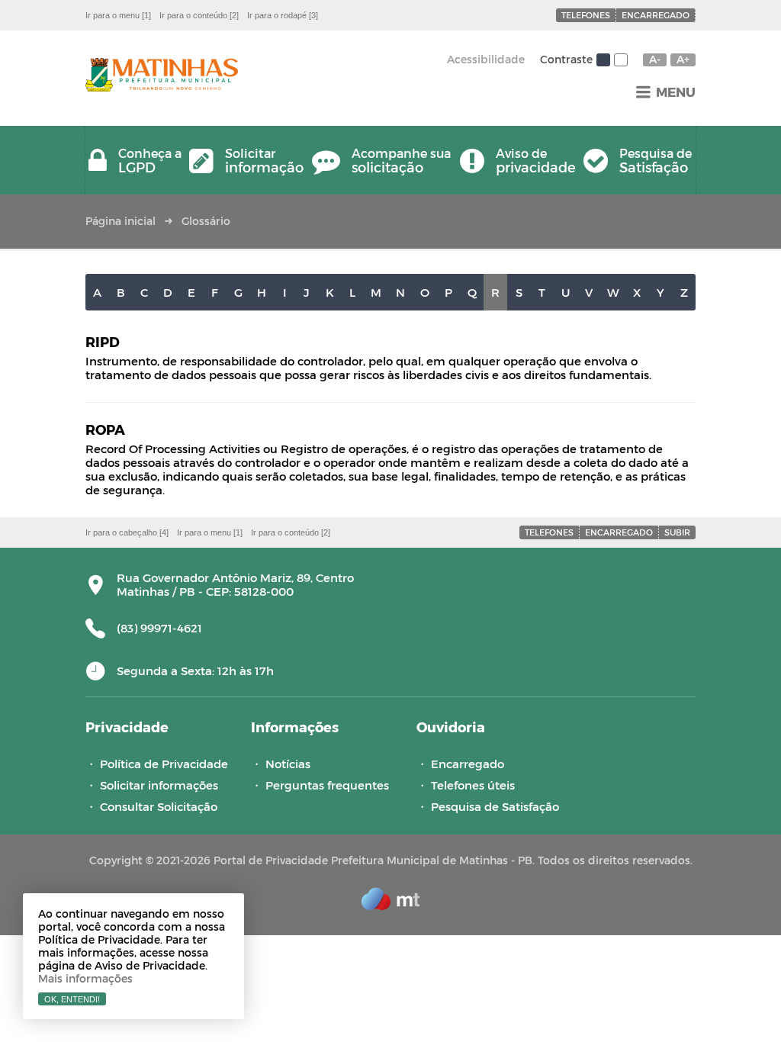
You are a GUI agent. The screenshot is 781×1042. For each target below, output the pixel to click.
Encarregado (655, 15)
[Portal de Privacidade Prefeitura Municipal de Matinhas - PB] (161, 76)
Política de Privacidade (164, 763)
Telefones (585, 15)
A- (654, 59)
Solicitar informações (159, 785)
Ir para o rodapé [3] (282, 15)
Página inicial (120, 220)
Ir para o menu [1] (118, 15)
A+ (683, 59)
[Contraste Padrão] (603, 59)
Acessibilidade (486, 59)
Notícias (287, 763)
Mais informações (85, 978)
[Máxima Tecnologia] (390, 905)
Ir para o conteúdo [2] (199, 15)
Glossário (206, 220)
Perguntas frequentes (327, 785)
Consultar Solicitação (158, 806)
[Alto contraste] (621, 59)
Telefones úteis (473, 785)
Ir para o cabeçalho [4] (127, 532)
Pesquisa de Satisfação (495, 806)
